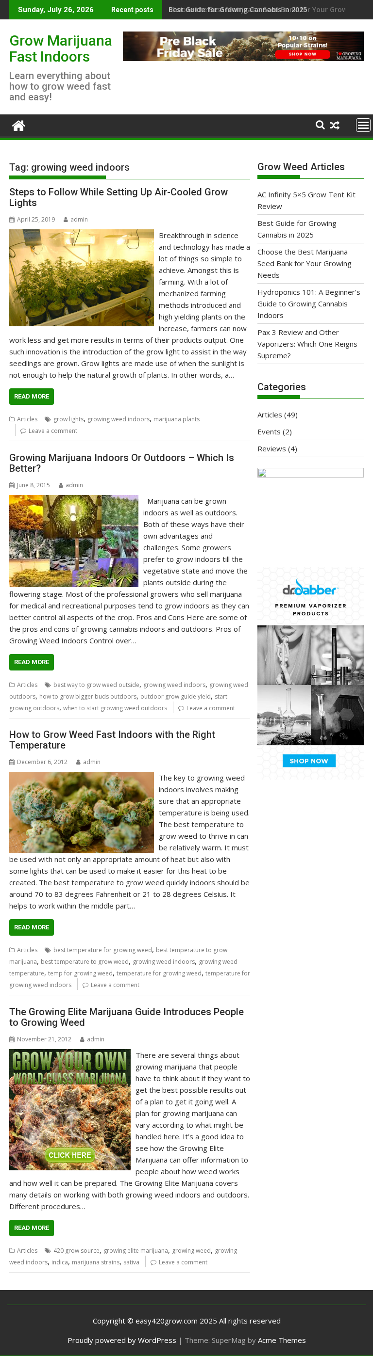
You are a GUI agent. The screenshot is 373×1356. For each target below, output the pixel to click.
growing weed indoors (118, 419)
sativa (131, 1262)
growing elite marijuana (135, 1250)
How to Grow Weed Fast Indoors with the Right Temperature (112, 740)
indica (59, 1262)
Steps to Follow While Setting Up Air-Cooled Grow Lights (118, 197)
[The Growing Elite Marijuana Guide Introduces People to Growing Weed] (70, 1055)
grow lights (68, 419)
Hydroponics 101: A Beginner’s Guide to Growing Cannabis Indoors (308, 303)
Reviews (271, 448)
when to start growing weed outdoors (115, 708)
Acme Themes (282, 1340)
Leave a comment (53, 431)
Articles (27, 419)
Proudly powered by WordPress (122, 1340)
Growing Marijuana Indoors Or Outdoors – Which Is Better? (121, 463)
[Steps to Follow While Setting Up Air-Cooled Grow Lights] (81, 235)
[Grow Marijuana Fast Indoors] (19, 124)
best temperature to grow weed (85, 961)
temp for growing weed (80, 973)
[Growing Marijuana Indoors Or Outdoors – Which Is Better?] (73, 501)
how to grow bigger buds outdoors (87, 696)
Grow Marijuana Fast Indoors (60, 48)
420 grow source (76, 1250)
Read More (31, 396)
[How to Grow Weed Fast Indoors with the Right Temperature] (81, 777)
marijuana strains (95, 1262)
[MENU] (363, 125)
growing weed (191, 1250)
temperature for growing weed (159, 973)
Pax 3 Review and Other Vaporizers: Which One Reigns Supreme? (307, 343)
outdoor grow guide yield (175, 696)
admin (79, 219)
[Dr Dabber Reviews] (310, 777)
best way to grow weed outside (96, 685)
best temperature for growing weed (102, 950)
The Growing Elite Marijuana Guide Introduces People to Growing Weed (126, 1017)
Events (269, 431)
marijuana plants (176, 419)
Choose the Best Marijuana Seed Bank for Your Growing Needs (304, 263)
